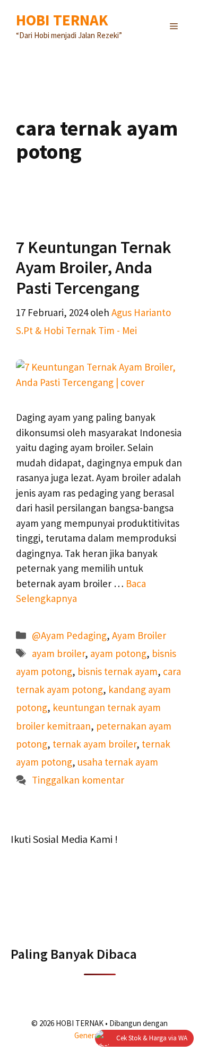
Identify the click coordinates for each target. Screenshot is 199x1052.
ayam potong (118, 653)
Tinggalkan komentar (78, 780)
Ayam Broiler (139, 635)
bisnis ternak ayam (117, 671)
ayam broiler (58, 653)
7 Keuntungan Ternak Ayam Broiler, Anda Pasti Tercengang (93, 268)
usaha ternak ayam (117, 762)
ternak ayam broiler (94, 744)
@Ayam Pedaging (69, 635)
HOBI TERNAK (62, 20)
